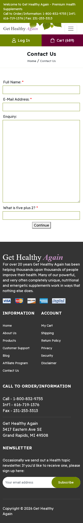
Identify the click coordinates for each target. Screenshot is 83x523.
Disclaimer (48, 363)
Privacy (46, 348)
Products (9, 341)
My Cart (47, 326)
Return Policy (51, 341)
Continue (41, 225)
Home (31, 61)
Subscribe (66, 482)
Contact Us (48, 61)
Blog (6, 356)
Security (47, 356)
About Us (9, 333)
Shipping (47, 333)
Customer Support (16, 348)
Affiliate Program (15, 363)
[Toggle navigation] (71, 28)
